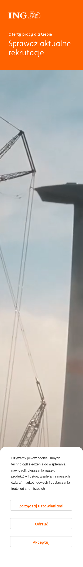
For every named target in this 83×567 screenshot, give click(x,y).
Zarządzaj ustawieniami (41, 505)
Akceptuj (41, 542)
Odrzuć (41, 523)
